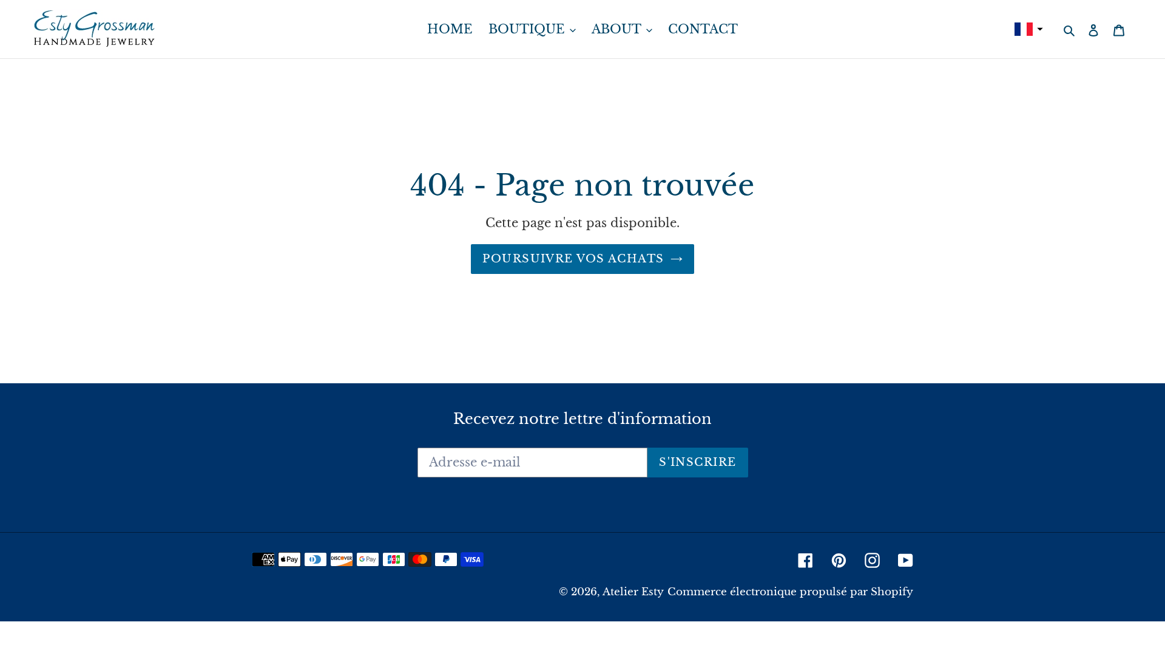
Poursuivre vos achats (573, 258)
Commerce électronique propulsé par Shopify (790, 592)
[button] (1027, 29)
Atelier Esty (633, 592)
